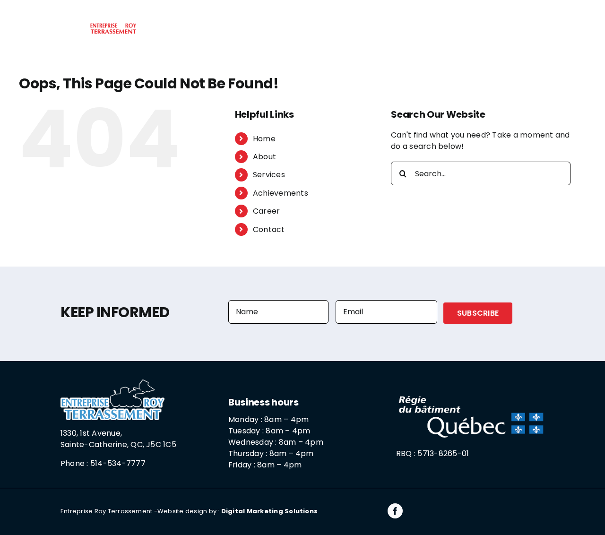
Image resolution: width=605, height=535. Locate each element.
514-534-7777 (118, 463)
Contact (269, 229)
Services (269, 174)
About (264, 156)
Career (266, 211)
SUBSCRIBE (478, 313)
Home (264, 138)
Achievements (280, 193)
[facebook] (395, 510)
